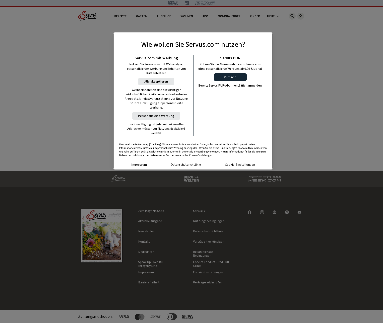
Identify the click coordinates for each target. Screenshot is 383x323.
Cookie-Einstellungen (240, 164)
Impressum (139, 164)
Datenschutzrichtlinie (186, 164)
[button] (230, 77)
